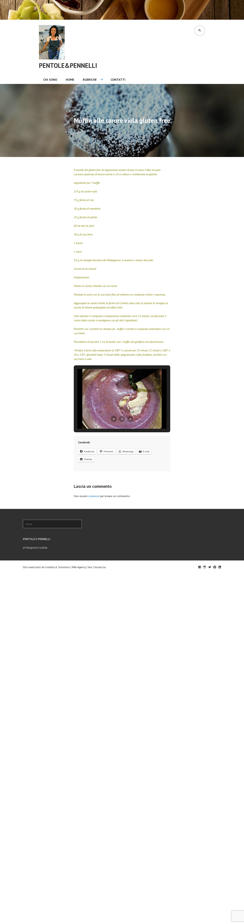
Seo (90, 567)
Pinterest (214, 567)
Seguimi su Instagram (204, 567)
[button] (114, 419)
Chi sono (50, 80)
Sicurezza (100, 567)
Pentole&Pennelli (68, 65)
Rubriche (90, 80)
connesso (93, 496)
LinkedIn (219, 567)
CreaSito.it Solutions (57, 567)
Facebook (199, 567)
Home (70, 80)
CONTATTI (118, 80)
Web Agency (79, 567)
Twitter (209, 567)
